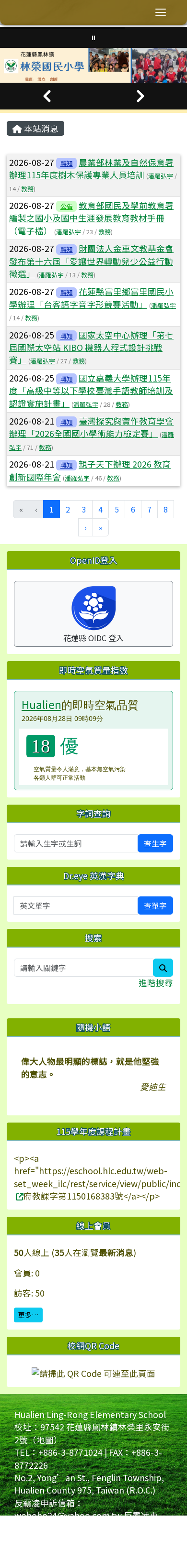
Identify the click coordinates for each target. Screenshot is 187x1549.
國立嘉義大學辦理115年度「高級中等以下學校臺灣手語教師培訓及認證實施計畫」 (91, 390)
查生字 (155, 843)
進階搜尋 (156, 983)
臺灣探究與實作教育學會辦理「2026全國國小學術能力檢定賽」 (91, 427)
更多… (28, 1315)
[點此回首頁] (93, 65)
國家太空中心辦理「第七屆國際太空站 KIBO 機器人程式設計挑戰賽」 (91, 347)
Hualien (41, 704)
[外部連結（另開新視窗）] (18, 1196)
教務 (27, 188)
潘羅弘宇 (160, 175)
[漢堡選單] (161, 12)
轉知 (66, 163)
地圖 (45, 1440)
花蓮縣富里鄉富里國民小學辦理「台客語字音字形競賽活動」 (91, 297)
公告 (66, 206)
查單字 (155, 905)
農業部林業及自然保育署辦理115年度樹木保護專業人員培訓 (91, 168)
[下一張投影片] (140, 96)
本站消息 (40, 128)
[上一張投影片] (47, 96)
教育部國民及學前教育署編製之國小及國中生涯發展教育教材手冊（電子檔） (91, 218)
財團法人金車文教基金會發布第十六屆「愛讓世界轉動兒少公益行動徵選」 (91, 261)
